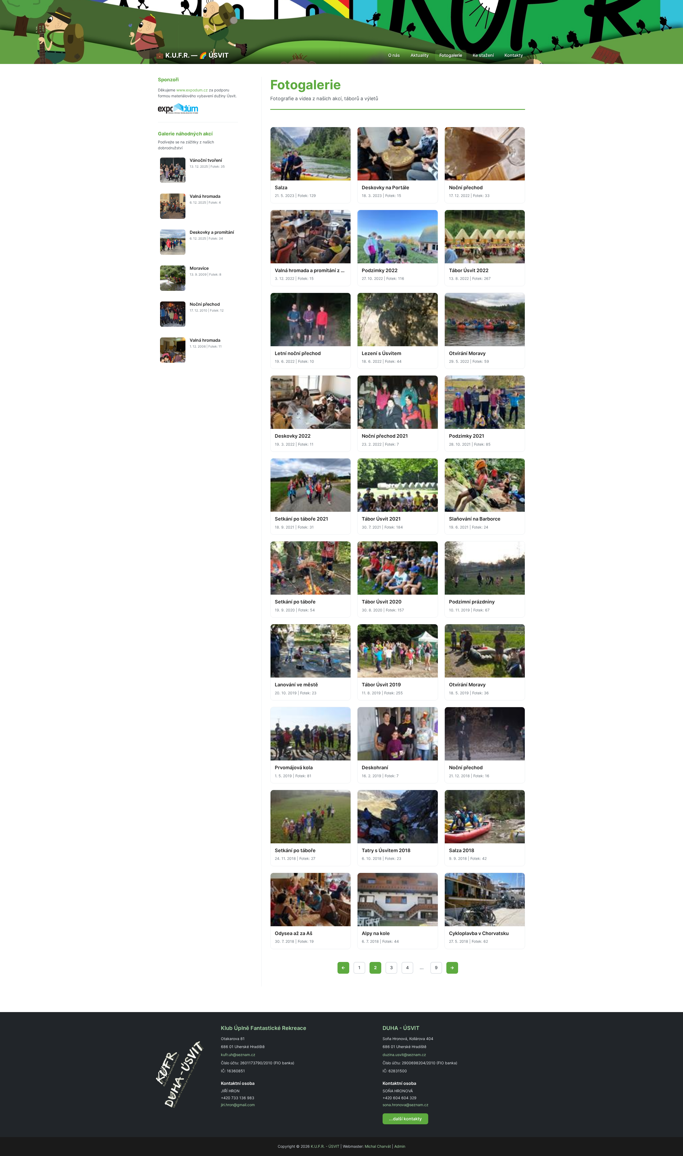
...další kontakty (405, 1118)
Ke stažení (483, 55)
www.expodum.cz (192, 90)
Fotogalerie (450, 55)
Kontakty (514, 55)
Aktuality (420, 55)
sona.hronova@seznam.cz (405, 1104)
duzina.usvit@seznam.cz (404, 1054)
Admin (399, 1146)
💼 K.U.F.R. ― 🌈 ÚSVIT (192, 55)
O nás (394, 55)
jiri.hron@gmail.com (238, 1104)
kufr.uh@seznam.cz (238, 1054)
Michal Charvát (378, 1146)
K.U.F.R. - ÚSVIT (325, 1146)
